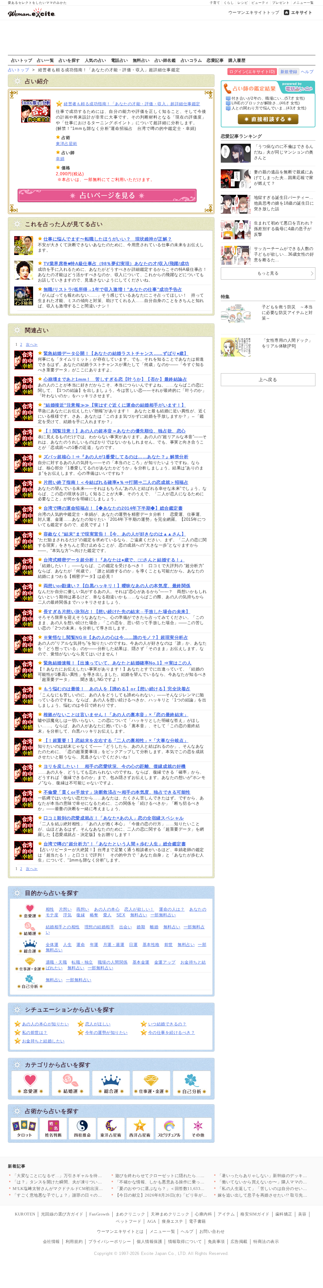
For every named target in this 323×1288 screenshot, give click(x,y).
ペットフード (128, 1221)
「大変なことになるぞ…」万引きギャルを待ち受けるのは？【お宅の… (81, 1175)
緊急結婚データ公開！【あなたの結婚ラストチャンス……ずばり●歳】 (116, 353)
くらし (229, 2)
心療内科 (203, 1214)
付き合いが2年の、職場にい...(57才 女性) (268, 98)
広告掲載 (239, 1241)
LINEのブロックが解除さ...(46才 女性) (266, 103)
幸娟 (60, 158)
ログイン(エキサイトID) (252, 71)
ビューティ (260, 2)
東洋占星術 (66, 143)
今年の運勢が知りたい (106, 1032)
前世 (168, 944)
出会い (125, 927)
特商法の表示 (266, 1241)
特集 (225, 296)
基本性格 (151, 944)
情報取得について (185, 1241)
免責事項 (216, 1241)
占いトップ (21, 60)
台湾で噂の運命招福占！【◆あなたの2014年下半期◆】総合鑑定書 (113, 508)
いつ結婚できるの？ (167, 1024)
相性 (50, 909)
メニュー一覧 (303, 2)
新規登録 (288, 71)
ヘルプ (307, 71)
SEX (121, 915)
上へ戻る (268, 379)
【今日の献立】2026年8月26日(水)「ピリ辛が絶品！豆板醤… (174, 1195)
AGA (151, 1221)
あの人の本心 (107, 909)
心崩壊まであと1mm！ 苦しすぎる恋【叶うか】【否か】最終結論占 (115, 379)
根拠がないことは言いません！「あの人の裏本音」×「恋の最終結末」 (116, 714)
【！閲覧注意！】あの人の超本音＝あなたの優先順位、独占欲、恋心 (115, 430)
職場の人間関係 (113, 962)
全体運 (52, 944)
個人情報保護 (149, 1241)
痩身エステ (172, 1221)
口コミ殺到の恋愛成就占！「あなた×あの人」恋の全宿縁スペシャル (114, 818)
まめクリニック (130, 1214)
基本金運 (141, 962)
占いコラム (191, 60)
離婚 (154, 927)
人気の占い (95, 60)
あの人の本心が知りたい (45, 1024)
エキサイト (302, 12)
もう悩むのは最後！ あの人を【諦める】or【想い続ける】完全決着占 (117, 688)
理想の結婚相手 (100, 927)
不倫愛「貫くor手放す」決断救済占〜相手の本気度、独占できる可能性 (117, 792)
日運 (133, 944)
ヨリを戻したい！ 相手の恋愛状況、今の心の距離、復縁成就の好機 (115, 766)
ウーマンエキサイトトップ (253, 12)
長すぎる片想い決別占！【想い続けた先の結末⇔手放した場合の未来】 (117, 611)
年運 (94, 944)
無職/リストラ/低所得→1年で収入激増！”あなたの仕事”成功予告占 (113, 289)
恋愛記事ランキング (241, 136)
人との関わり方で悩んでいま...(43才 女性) (269, 108)
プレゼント (281, 2)
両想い (82, 909)
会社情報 (51, 1241)
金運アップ (165, 962)
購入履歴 (236, 60)
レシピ (243, 2)
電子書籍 (197, 1221)
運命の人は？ (172, 909)
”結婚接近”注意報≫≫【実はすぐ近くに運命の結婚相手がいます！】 (115, 405)
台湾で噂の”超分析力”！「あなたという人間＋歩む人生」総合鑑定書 (115, 843)
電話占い (119, 60)
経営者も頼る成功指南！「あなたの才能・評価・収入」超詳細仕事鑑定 (132, 104)
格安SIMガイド (254, 1214)
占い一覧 (45, 60)
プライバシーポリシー (109, 1241)
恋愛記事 (215, 60)
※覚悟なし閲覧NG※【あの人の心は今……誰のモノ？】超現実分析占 (116, 637)
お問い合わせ (212, 1231)
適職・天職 (56, 962)
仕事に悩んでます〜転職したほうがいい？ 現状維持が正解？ (108, 238)
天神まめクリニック (170, 1214)
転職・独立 (82, 962)
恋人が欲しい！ (139, 909)
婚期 (141, 927)
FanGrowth (99, 1214)
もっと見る (268, 273)
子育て (215, 2)
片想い (65, 909)
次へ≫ (32, 345)
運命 (80, 944)
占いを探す (69, 60)
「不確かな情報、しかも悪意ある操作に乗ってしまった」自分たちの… (183, 1182)
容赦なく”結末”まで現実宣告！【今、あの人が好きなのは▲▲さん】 (115, 534)
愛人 (107, 915)
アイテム (226, 1214)
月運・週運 (114, 944)
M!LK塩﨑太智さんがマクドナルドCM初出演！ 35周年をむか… (74, 1188)
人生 (67, 944)
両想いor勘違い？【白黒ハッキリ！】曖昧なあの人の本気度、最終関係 (117, 585)
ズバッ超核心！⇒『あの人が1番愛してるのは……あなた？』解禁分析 (116, 456)
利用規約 (74, 1241)
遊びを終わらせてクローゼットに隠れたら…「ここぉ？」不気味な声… (183, 1175)
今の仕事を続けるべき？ (171, 1032)
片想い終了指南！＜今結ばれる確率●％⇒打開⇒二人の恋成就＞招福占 (116, 482)
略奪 (94, 915)
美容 (302, 1214)
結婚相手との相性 (63, 927)
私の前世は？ (35, 1032)
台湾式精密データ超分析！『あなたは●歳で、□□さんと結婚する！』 (114, 559)
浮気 (67, 915)
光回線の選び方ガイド (62, 1214)
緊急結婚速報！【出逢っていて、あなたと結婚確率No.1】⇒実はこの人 (118, 662)
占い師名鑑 (165, 60)
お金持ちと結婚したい (43, 1041)
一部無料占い (163, 915)
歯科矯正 (283, 1214)
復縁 (80, 915)
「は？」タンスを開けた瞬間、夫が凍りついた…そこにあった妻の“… (80, 1182)
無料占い (141, 60)
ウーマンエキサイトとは (120, 1231)
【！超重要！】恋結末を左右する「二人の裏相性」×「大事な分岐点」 (116, 740)
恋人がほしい (98, 1024)
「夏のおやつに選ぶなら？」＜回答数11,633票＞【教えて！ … (175, 1188)
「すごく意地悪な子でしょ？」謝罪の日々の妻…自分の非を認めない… (81, 1195)
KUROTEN (25, 1214)
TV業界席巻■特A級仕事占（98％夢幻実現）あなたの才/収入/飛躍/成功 (116, 263)
